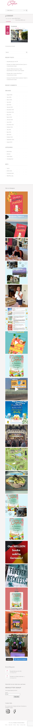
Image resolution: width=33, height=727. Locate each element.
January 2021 (10, 107)
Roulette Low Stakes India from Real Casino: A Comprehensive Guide (17, 65)
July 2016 (9, 129)
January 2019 (10, 119)
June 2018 (9, 122)
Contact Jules (22, 724)
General (8, 154)
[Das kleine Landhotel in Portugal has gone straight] (16, 203)
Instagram (7, 707)
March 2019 (9, 117)
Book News (17, 18)
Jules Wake (17, 28)
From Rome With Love (20, 20)
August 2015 (9, 142)
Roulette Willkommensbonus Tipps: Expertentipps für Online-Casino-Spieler (15, 69)
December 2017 (10, 124)
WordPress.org (10, 175)
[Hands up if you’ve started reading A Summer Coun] (16, 366)
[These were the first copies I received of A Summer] (16, 296)
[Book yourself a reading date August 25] (16, 622)
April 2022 (9, 104)
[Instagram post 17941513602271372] (16, 342)
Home (13, 18)
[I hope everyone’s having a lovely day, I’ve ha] (16, 319)
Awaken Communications (18, 722)
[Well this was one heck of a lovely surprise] (16, 389)
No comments (22, 28)
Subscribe (16, 696)
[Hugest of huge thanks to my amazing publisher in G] (16, 645)
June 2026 (9, 97)
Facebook (23, 706)
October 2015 (10, 137)
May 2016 (9, 132)
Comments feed (10, 173)
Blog (18, 724)
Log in (8, 168)
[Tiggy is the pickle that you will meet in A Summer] (16, 505)
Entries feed (9, 170)
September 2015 (10, 139)
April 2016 (9, 134)
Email (6, 692)
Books (14, 724)
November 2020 (10, 109)
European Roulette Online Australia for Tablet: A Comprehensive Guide (17, 78)
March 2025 (9, 99)
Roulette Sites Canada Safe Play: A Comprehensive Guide (14, 74)
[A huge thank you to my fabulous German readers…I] (16, 552)
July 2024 (9, 102)
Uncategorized (10, 159)
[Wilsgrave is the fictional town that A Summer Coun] (16, 459)
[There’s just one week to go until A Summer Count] (16, 529)
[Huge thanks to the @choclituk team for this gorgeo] (16, 575)
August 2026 (9, 94)
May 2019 (9, 114)
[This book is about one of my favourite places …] (16, 226)
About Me (10, 724)
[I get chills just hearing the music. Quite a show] (16, 435)
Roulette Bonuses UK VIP (12, 61)
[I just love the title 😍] (16, 412)
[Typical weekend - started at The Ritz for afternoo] (16, 249)
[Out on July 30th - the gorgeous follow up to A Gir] (16, 599)
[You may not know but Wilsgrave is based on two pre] (16, 272)
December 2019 (10, 112)
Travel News (9, 156)
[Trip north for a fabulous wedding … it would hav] (16, 482)
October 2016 (10, 127)
